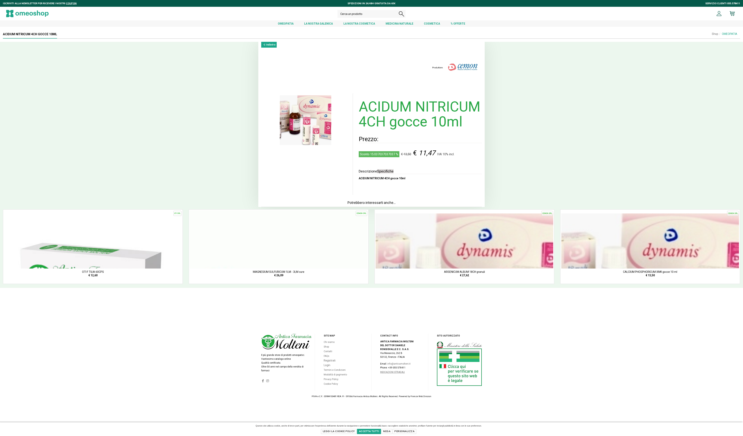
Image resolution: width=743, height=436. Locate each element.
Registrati (330, 360)
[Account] (719, 13)
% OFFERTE (458, 23)
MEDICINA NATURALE (399, 23)
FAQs (326, 356)
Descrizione (368, 171)
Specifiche (385, 171)
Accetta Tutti (369, 431)
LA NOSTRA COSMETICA (359, 23)
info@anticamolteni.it (399, 363)
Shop (715, 33)
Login (327, 365)
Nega (386, 431)
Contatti (328, 351)
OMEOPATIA (286, 23)
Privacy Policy (331, 379)
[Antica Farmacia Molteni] (27, 13)
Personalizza (404, 431)
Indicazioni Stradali (392, 372)
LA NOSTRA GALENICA (318, 23)
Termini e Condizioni (335, 370)
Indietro (270, 44)
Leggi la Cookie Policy (339, 431)
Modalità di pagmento (335, 374)
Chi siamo (329, 342)
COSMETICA (432, 23)
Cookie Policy (331, 384)
